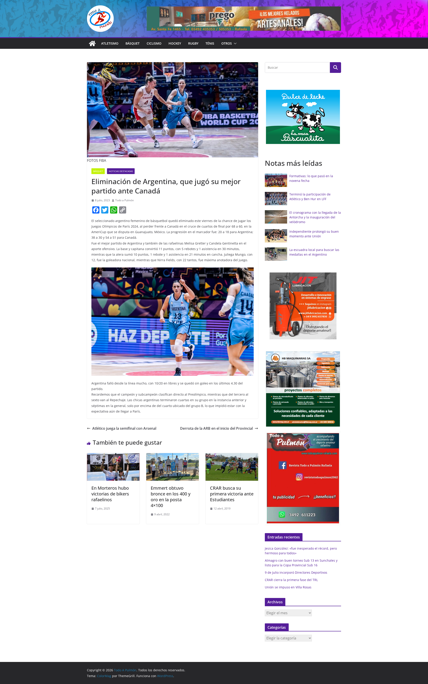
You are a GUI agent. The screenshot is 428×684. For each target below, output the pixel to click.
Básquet (133, 43)
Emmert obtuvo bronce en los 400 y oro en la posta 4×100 (170, 496)
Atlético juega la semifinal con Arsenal (124, 428)
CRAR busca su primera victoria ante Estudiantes (231, 494)
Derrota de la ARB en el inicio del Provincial (216, 428)
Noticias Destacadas (121, 171)
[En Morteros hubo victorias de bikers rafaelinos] (113, 456)
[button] (234, 43)
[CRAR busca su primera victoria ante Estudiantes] (232, 456)
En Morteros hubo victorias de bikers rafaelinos (110, 494)
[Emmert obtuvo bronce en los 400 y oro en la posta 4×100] (172, 456)
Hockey (175, 43)
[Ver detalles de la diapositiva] (244, 18)
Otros (226, 43)
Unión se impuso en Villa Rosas (288, 587)
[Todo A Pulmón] (92, 43)
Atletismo (109, 43)
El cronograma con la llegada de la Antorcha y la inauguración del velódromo (315, 217)
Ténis (210, 43)
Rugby (193, 43)
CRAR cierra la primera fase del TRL (291, 580)
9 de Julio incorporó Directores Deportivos (296, 572)
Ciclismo (154, 43)
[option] (303, 117)
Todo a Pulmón (124, 200)
